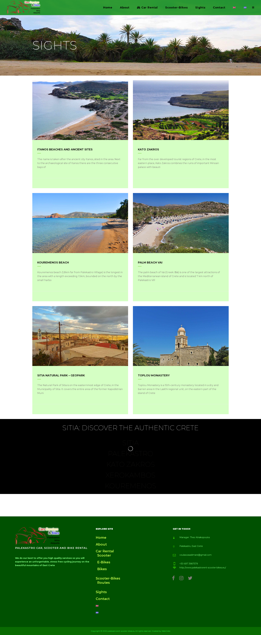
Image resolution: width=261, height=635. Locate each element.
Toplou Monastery (154, 375)
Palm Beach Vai (150, 262)
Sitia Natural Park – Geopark (61, 375)
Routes (103, 583)
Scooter (104, 555)
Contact (103, 599)
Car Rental (105, 551)
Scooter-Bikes (108, 578)
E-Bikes (103, 562)
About (101, 544)
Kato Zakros (148, 149)
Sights (101, 592)
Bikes (102, 569)
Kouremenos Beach (53, 262)
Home (101, 538)
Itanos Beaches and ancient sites (65, 149)
